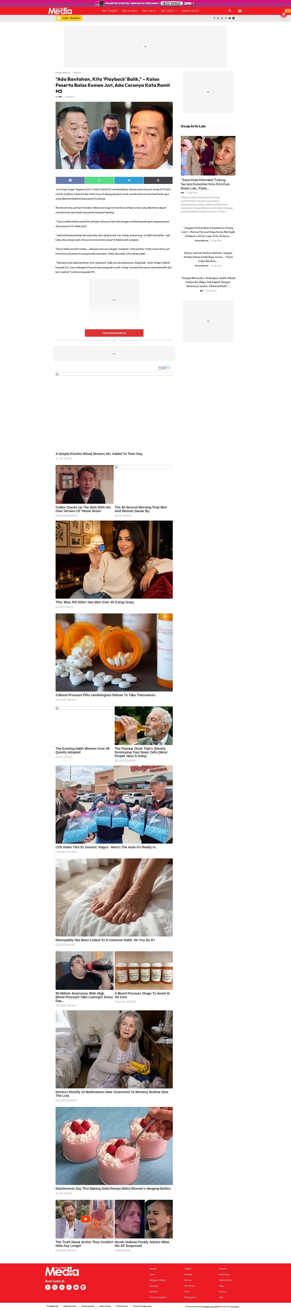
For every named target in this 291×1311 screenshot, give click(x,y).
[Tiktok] (226, 18)
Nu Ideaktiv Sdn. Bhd (210, 1306)
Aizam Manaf (201, 240)
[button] (230, 11)
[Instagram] (218, 18)
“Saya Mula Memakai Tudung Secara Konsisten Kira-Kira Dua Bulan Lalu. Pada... (205, 184)
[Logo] (60, 11)
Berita (77, 72)
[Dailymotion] (233, 18)
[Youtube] (230, 18)
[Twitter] (222, 18)
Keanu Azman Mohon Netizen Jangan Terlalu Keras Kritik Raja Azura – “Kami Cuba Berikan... (208, 257)
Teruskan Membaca (114, 333)
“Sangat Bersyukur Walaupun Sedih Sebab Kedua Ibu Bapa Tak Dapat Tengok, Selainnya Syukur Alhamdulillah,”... (208, 282)
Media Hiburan (63, 72)
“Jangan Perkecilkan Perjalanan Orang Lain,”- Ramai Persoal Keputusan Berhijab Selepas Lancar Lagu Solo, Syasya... (208, 232)
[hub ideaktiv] (239, 9)
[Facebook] (214, 18)
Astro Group (235, 1306)
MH (60, 96)
